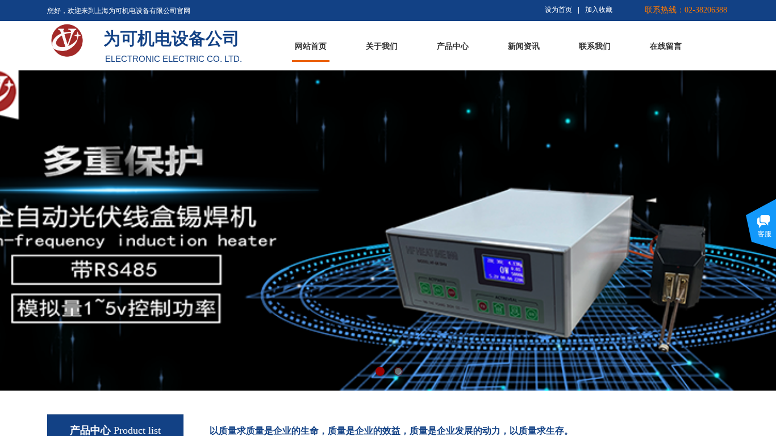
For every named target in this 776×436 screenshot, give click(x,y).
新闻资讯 (524, 46)
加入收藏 (598, 10)
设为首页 (558, 10)
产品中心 (453, 46)
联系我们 (595, 46)
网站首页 (311, 46)
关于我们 (382, 46)
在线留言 (666, 46)
